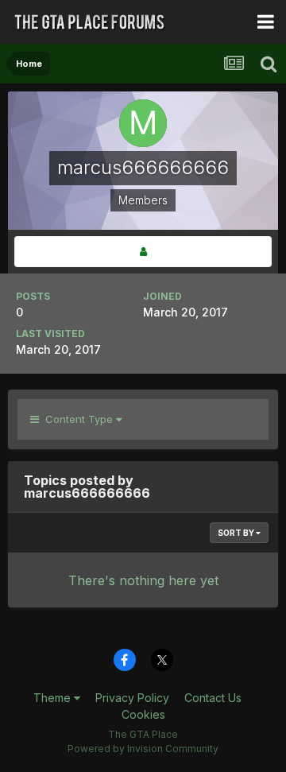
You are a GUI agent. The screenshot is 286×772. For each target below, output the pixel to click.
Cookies (143, 714)
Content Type (77, 419)
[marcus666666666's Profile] (143, 251)
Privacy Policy (132, 697)
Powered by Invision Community (143, 749)
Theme (53, 697)
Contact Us (213, 697)
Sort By (237, 532)
